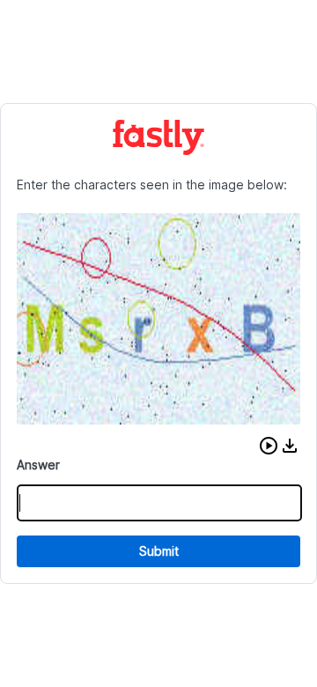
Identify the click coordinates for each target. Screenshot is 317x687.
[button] (268, 445)
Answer (38, 464)
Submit (159, 550)
